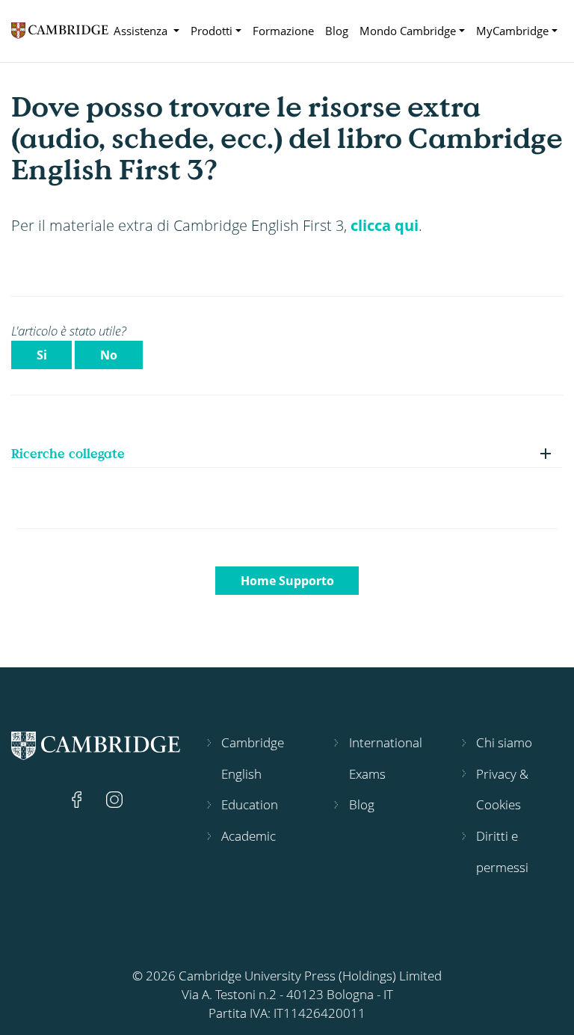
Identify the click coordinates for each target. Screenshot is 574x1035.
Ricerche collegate (68, 453)
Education (249, 804)
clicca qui (385, 224)
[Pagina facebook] (78, 797)
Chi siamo (504, 742)
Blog (336, 30)
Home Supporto (287, 580)
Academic (248, 835)
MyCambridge (512, 30)
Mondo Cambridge (407, 30)
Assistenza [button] (142, 30)
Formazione (283, 30)
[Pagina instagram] (114, 797)
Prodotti (211, 30)
